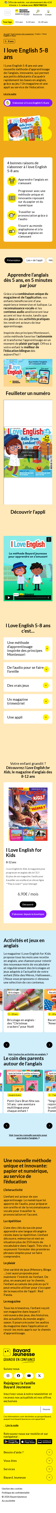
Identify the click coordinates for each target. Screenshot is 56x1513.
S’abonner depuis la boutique (28, 914)
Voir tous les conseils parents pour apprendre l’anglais (28, 1136)
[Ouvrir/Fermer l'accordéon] (47, 649)
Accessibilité (8, 1500)
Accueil (7, 34)
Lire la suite (10, 93)
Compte (48, 15)
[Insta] (8, 1376)
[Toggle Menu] (7, 12)
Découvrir (28, 904)
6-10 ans (30, 22)
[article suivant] (49, 1045)
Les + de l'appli (35, 260)
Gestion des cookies (12, 1488)
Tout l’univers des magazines (22, 34)
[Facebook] (18, 1376)
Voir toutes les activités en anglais (27, 1054)
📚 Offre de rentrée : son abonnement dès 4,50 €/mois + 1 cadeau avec (28, 3)
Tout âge (7, 22)
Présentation (13, 260)
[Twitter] (39, 1376)
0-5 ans (19, 22)
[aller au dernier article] (7, 1045)
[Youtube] (28, 1376)
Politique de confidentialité (15, 1492)
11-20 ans (43, 22)
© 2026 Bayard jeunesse (14, 1496)
